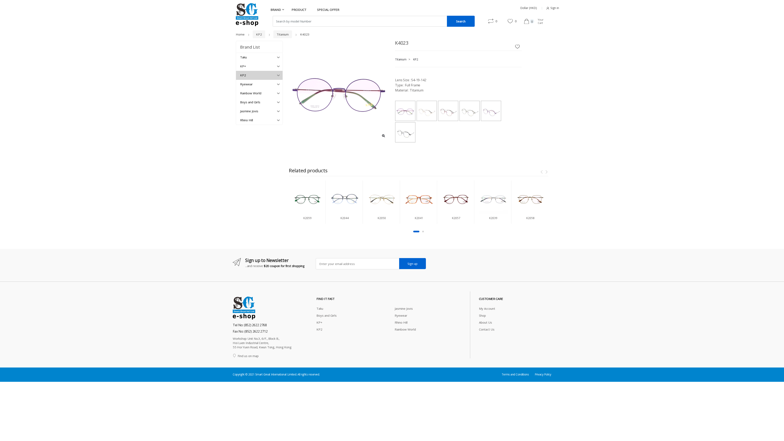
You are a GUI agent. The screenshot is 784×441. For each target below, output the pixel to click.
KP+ (319, 322)
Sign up (413, 264)
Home (240, 34)
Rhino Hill (401, 322)
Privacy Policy (543, 374)
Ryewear (401, 315)
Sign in (554, 8)
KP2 (259, 34)
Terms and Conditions (515, 374)
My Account (487, 308)
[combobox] (360, 21)
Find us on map (248, 356)
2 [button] (423, 231)
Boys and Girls (326, 315)
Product (299, 10)
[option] (339, 91)
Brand (276, 10)
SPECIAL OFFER (328, 10)
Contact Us (486, 329)
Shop (482, 315)
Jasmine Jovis (404, 308)
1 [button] (416, 231)
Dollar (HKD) (528, 8)
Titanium (283, 34)
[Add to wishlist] (519, 45)
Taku (319, 308)
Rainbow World (405, 329)
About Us (485, 322)
